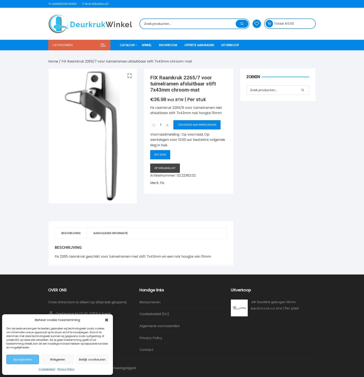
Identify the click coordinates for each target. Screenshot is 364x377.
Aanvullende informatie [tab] (110, 233)
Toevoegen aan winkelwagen (197, 125)
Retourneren (150, 302)
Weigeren (57, 359)
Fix (162, 182)
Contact (146, 349)
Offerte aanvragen (199, 45)
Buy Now (160, 154)
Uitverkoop (230, 45)
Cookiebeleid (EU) (154, 314)
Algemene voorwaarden (159, 326)
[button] (106, 320)
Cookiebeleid (47, 369)
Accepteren (22, 359)
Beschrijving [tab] (70, 233)
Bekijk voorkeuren (92, 359)
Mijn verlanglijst (96, 4)
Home (53, 61)
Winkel (147, 45)
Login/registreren (63, 4)
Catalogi (127, 45)
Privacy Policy (66, 369)
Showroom (168, 45)
